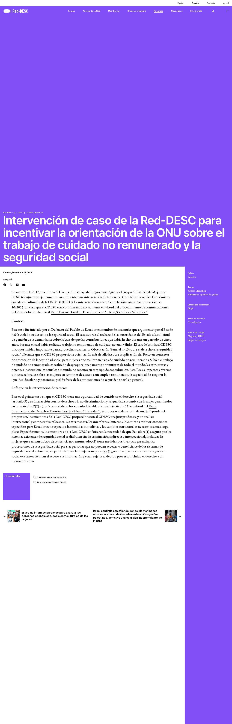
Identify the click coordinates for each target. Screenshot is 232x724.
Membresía (113, 10)
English (181, 3)
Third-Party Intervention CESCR (51, 477)
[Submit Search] (213, 11)
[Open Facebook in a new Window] (4, 284)
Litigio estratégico (197, 340)
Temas (71, 10)
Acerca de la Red (91, 10)
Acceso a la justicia (197, 290)
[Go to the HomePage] (15, 10)
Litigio (19, 212)
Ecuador (192, 277)
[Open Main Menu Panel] (227, 10)
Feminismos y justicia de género (203, 294)
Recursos (158, 10)
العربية (226, 3)
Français (211, 3)
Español (195, 3)
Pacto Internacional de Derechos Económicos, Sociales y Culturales (84, 408)
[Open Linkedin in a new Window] (17, 284)
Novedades (176, 10)
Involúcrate (196, 10)
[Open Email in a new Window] (23, 284)
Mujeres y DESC (196, 336)
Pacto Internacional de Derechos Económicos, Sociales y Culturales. (98, 312)
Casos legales (34, 212)
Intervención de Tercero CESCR (51, 482)
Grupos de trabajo (136, 10)
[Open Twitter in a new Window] (11, 284)
